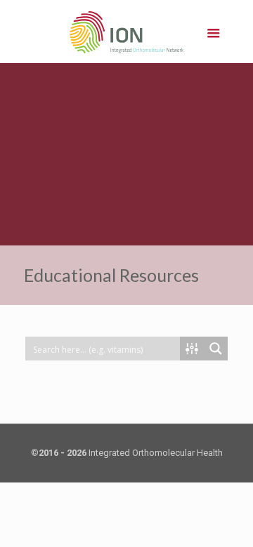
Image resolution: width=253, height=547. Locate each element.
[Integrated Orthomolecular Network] (126, 32)
